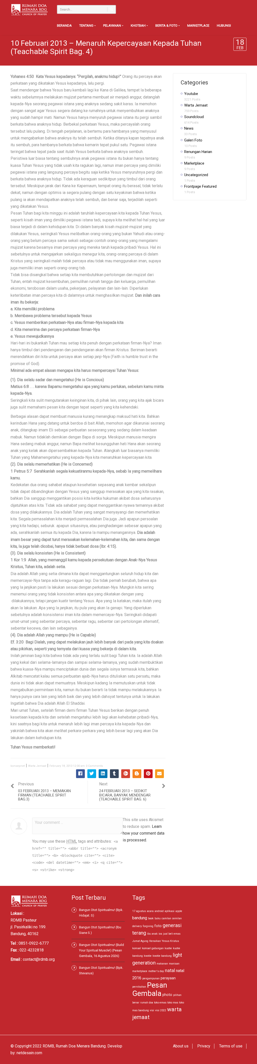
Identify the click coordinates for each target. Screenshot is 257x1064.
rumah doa (146, 1002)
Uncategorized (196, 175)
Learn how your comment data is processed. (143, 833)
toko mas (172, 1002)
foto (158, 926)
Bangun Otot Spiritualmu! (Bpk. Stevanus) (101, 970)
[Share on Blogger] (137, 773)
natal (170, 970)
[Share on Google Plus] (125, 773)
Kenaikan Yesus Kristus (164, 941)
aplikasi (169, 911)
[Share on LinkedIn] (103, 773)
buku (158, 918)
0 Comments (94, 766)
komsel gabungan (153, 948)
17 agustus (139, 911)
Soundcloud (194, 117)
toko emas (160, 1002)
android (159, 911)
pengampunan (151, 978)
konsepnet (18, 766)
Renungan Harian (198, 151)
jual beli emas (171, 933)
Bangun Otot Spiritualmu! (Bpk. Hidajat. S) (101, 912)
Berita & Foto (166, 25)
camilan (166, 918)
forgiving (148, 926)
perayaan (168, 978)
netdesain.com (29, 1052)
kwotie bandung (162, 955)
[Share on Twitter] (91, 773)
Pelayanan (112, 25)
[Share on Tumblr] (114, 773)
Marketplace (198, 25)
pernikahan (139, 986)
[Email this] (159, 773)
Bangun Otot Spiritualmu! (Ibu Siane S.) (100, 930)
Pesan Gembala (149, 989)
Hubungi (224, 25)
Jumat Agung (140, 941)
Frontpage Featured (200, 186)
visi (152, 1010)
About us (180, 1046)
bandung (139, 918)
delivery (137, 926)
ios (160, 933)
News (189, 128)
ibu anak (152, 933)
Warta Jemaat (37, 766)
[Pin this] (148, 773)
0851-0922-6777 (34, 943)
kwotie (148, 955)
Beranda (64, 25)
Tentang (86, 25)
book (151, 918)
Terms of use (230, 1046)
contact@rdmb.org (39, 959)
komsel (136, 948)
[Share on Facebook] (80, 773)
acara (150, 911)
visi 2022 (160, 1010)
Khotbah (138, 25)
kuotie (168, 948)
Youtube (191, 93)
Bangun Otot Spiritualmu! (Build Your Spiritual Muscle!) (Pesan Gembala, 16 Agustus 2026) (101, 950)
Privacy (203, 1046)
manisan (174, 963)
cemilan (177, 918)
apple (178, 911)
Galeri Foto (193, 140)
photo (167, 995)
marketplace (139, 971)
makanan (162, 963)
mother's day (156, 971)
